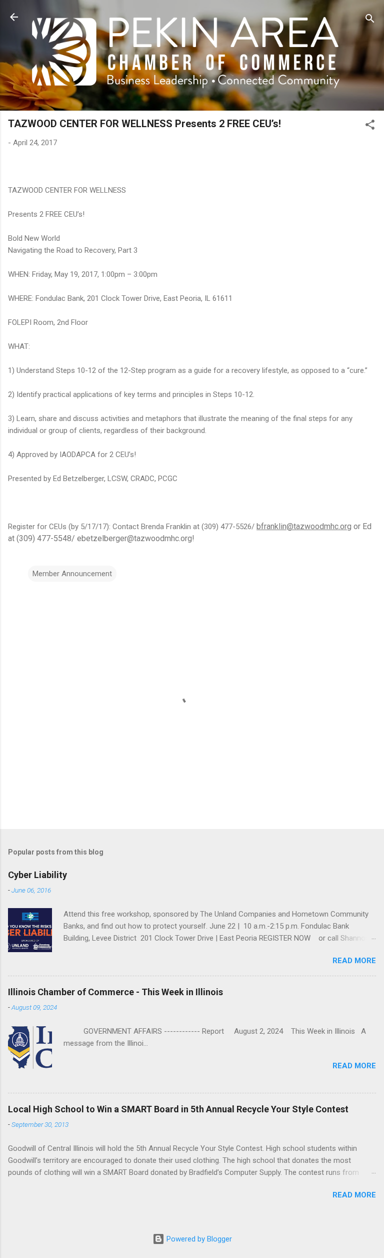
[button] (370, 126)
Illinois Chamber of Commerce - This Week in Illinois (115, 992)
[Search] (370, 20)
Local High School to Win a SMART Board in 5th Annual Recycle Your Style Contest (178, 1109)
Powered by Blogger (198, 1238)
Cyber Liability (37, 875)
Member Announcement (72, 573)
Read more (354, 960)
